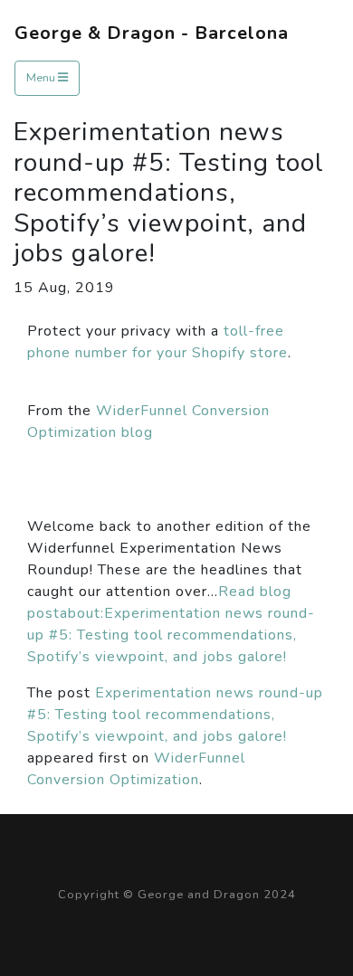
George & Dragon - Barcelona (151, 33)
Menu (42, 78)
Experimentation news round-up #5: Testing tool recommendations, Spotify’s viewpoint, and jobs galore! (175, 714)
